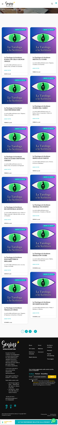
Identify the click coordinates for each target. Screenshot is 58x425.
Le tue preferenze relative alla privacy (34, 422)
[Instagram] (11, 406)
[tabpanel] (42, 380)
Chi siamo (32, 348)
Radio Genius (33, 357)
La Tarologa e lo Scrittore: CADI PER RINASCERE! (13, 109)
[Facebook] (7, 406)
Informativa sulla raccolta (7, 422)
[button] (53, 420)
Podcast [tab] (37, 373)
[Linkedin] (15, 406)
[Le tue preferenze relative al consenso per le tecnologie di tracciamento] (2, 422)
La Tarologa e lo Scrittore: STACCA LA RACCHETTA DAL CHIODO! (14, 158)
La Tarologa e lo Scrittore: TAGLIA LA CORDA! (13, 309)
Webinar (40, 348)
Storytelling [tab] (44, 373)
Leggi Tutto (7, 70)
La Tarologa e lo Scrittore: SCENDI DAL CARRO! (41, 107)
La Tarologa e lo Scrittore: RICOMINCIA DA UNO (41, 303)
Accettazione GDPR (33, 379)
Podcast (49, 350)
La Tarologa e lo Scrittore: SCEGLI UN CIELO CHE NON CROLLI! (14, 59)
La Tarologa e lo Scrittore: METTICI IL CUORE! (41, 58)
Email (31, 376)
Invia (52, 376)
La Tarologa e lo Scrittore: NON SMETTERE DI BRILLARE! (13, 259)
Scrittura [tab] (31, 373)
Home (3, 9)
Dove (30, 345)
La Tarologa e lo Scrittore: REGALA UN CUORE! (41, 254)
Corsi (39, 345)
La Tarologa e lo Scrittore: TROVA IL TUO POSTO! (41, 206)
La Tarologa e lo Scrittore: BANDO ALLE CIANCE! (41, 157)
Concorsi (41, 352)
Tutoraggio (50, 359)
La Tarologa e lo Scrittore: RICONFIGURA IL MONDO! (13, 208)
